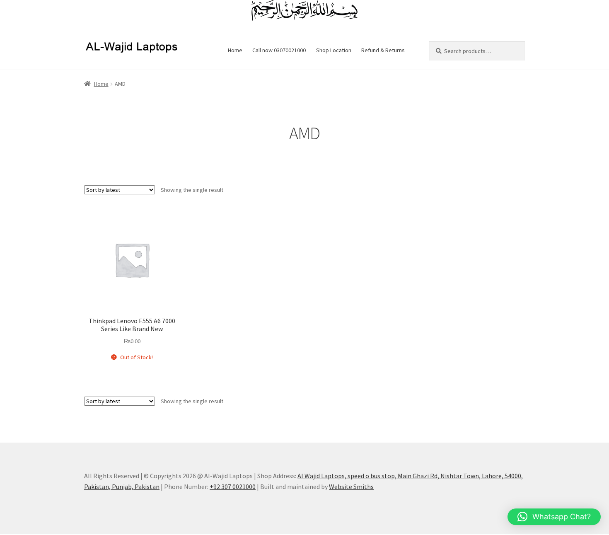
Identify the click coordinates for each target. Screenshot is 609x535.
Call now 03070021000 (279, 50)
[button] (554, 516)
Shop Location (333, 50)
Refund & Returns (383, 50)
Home (235, 50)
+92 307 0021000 (233, 486)
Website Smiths (351, 486)
